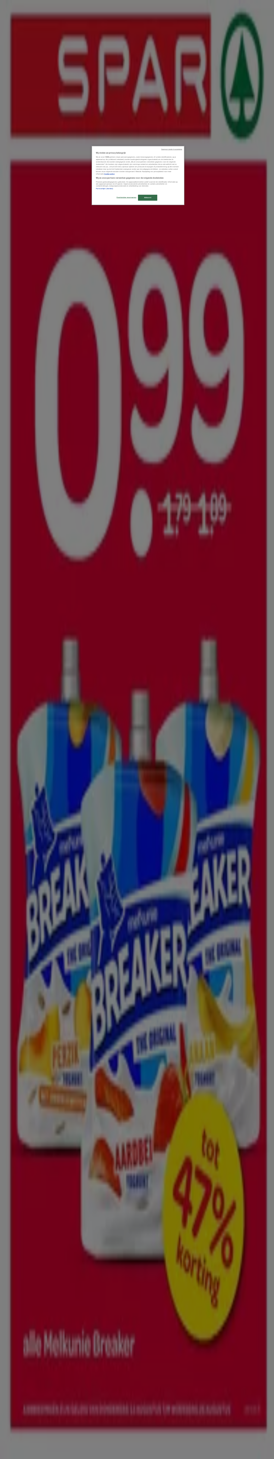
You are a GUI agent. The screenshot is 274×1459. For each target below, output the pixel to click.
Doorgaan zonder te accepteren (171, 149)
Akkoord (147, 198)
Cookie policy (109, 174)
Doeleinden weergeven (126, 197)
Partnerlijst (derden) (104, 189)
